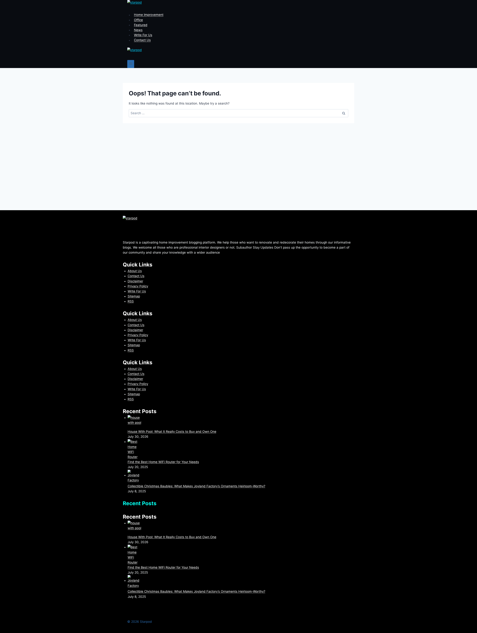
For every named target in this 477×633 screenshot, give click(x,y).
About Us (135, 271)
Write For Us (143, 35)
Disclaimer (135, 281)
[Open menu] (130, 64)
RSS (131, 301)
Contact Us (142, 40)
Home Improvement (148, 15)
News (138, 30)
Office (138, 20)
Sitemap (134, 296)
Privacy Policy (138, 286)
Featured (140, 25)
